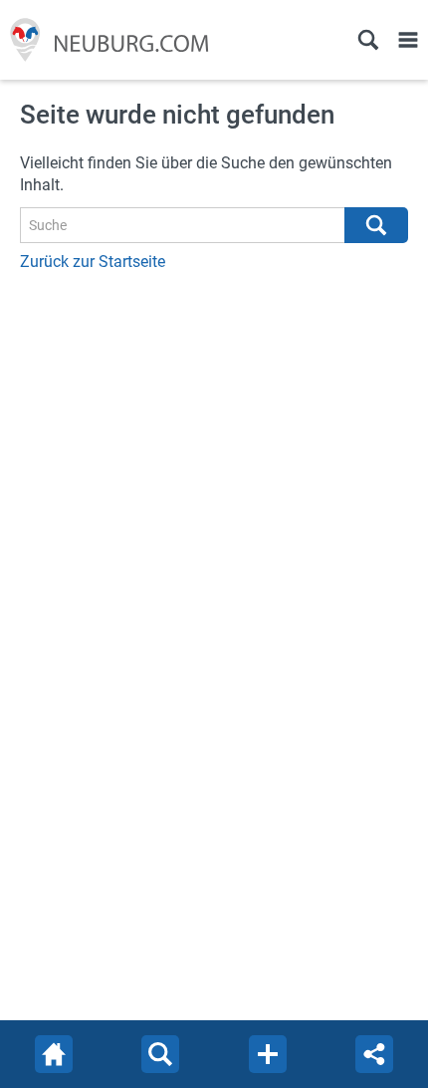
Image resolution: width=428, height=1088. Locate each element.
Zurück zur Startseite (92, 261)
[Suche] (368, 40)
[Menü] (408, 40)
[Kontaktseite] (267, 1054)
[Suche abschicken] (376, 225)
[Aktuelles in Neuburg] (105, 40)
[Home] (53, 1054)
